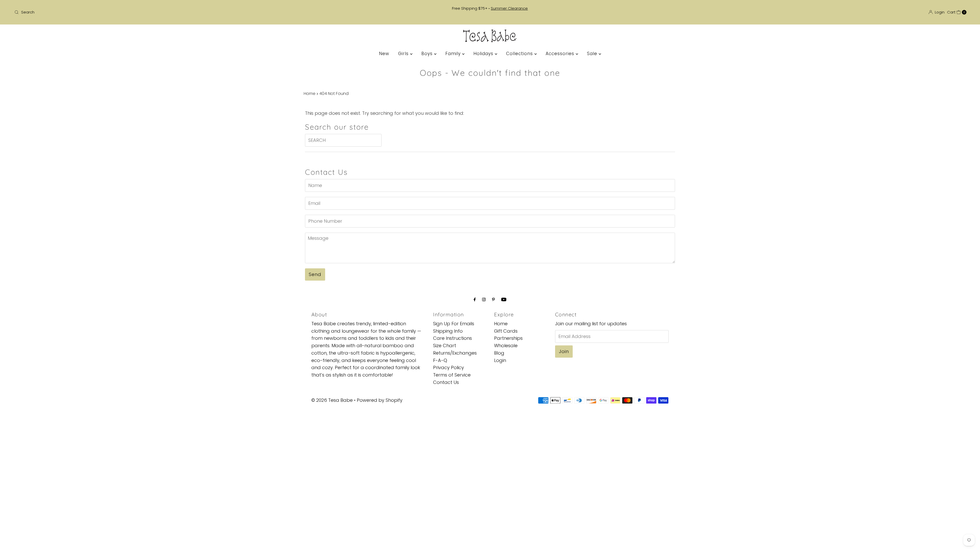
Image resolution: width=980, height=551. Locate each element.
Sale (593, 54)
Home (309, 93)
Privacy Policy (448, 367)
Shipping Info (448, 331)
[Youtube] (503, 299)
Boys (427, 54)
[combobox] (170, 12)
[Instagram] (484, 299)
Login (500, 360)
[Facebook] (475, 299)
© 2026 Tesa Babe (332, 400)
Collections (520, 54)
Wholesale (506, 345)
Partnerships (508, 338)
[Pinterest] (493, 299)
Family (453, 54)
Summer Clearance (509, 8)
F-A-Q (440, 360)
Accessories (561, 54)
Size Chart (444, 345)
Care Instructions (452, 338)
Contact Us (446, 382)
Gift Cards (506, 331)
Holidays (484, 54)
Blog (499, 353)
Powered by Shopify (379, 400)
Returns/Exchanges (455, 353)
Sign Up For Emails (453, 323)
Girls (404, 54)
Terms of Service (452, 375)
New (384, 54)
